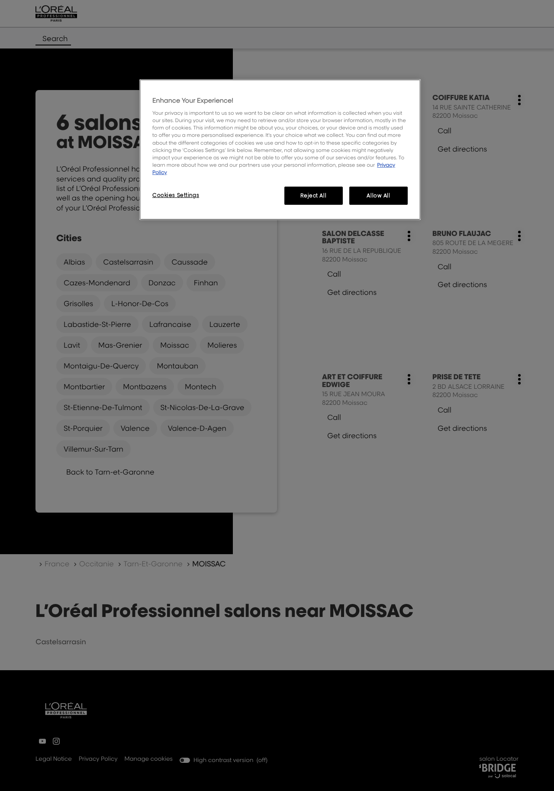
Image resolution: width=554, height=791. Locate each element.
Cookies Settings (175, 195)
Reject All (313, 195)
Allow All (378, 195)
